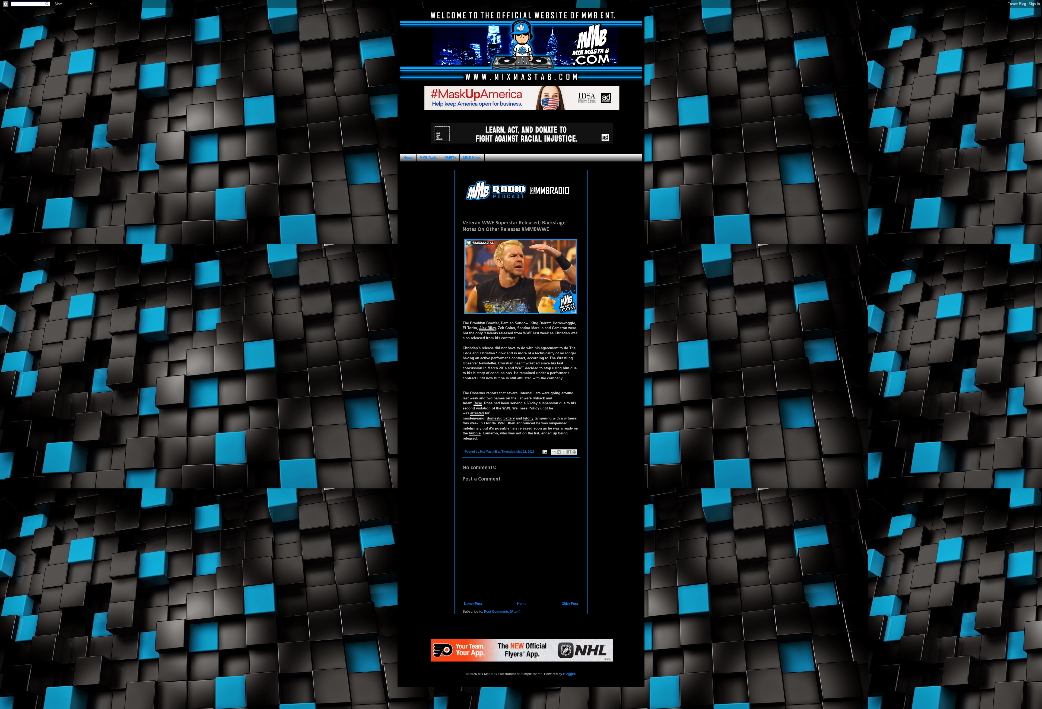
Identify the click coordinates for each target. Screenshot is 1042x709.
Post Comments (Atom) (502, 611)
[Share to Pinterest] (574, 452)
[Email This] (553, 452)
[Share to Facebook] (569, 452)
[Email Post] (544, 451)
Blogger (569, 674)
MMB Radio (428, 158)
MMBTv (450, 158)
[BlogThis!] (558, 452)
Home (408, 158)
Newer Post (473, 604)
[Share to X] (564, 452)
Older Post (570, 604)
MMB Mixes (472, 158)
